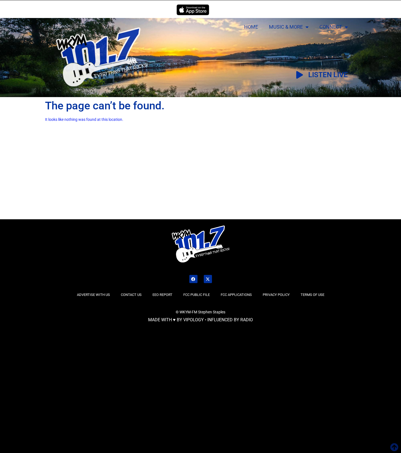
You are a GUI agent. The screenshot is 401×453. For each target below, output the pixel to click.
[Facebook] (193, 279)
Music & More (286, 27)
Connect (330, 27)
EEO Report (162, 295)
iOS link (192, 9)
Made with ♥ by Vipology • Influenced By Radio (200, 319)
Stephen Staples (211, 312)
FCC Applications (236, 295)
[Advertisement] (69, 178)
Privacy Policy (276, 295)
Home (251, 27)
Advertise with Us (93, 295)
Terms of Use (312, 295)
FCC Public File (196, 295)
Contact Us (131, 295)
